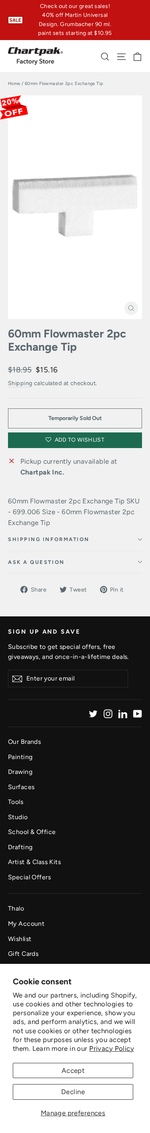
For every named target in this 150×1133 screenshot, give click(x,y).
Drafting (20, 847)
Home (14, 83)
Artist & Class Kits (34, 862)
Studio (18, 817)
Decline (73, 1092)
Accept (73, 1070)
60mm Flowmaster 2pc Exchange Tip (67, 340)
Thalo (16, 908)
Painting (20, 757)
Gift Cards (23, 953)
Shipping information (49, 539)
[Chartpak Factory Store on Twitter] (93, 713)
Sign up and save (44, 631)
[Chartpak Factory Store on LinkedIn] (122, 713)
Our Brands (24, 741)
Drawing (20, 772)
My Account (26, 923)
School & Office (32, 832)
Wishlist (19, 939)
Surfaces (21, 787)
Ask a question (36, 562)
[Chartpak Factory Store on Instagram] (108, 713)
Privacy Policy (111, 1048)
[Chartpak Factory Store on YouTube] (137, 713)
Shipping (20, 383)
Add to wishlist (78, 439)
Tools (15, 802)
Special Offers (29, 877)
